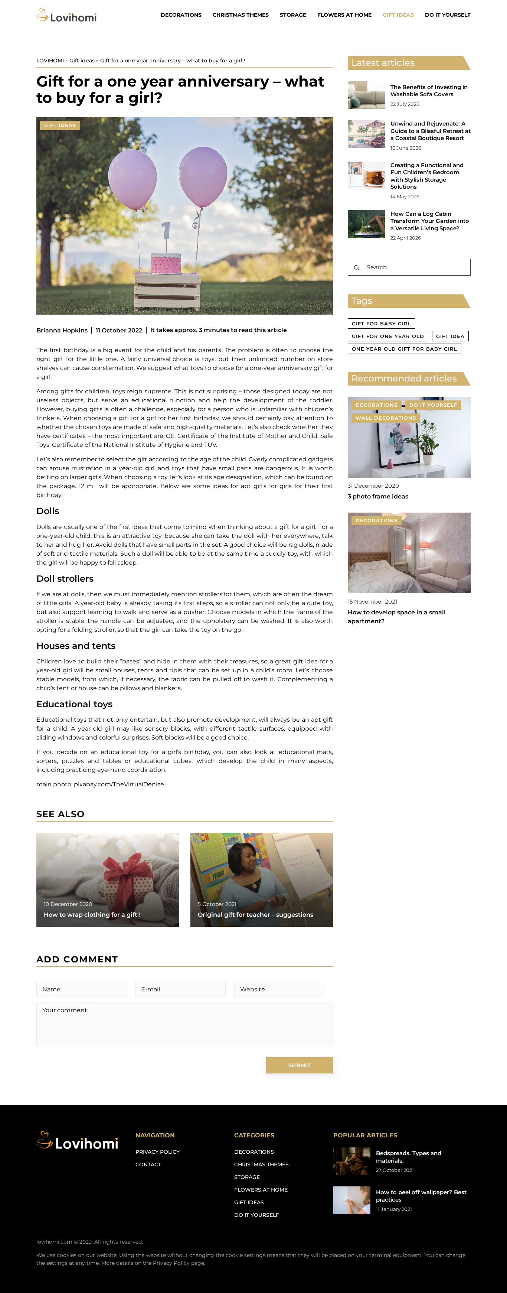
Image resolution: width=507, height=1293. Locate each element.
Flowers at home (344, 15)
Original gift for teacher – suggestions (255, 914)
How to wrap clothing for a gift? (92, 914)
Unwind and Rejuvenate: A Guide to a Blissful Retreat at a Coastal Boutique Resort (430, 131)
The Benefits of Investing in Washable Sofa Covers (429, 91)
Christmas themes (241, 15)
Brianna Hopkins (62, 330)
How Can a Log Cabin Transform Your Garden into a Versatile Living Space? (429, 221)
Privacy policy (157, 1152)
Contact (148, 1164)
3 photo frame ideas (378, 496)
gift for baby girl (381, 324)
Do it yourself (448, 15)
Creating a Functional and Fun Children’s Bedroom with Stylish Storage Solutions (427, 176)
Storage (293, 15)
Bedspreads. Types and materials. (408, 1157)
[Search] (357, 268)
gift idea (450, 336)
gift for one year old (388, 336)
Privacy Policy (171, 1263)
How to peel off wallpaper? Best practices (421, 1196)
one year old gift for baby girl (404, 349)
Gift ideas (398, 15)
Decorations (181, 15)
